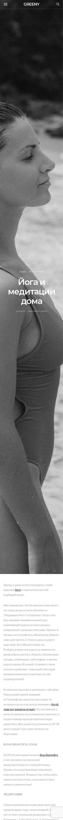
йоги (18, 589)
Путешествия (36, 272)
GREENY (31, 4)
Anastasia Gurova (37, 311)
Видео (22, 272)
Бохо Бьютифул (49, 754)
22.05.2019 (20, 311)
